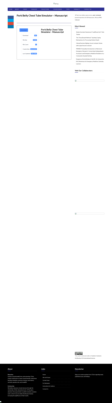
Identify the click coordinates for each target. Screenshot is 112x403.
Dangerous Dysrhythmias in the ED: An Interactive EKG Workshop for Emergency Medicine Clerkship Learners (90, 61)
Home (10, 9)
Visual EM (34, 9)
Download (24, 30)
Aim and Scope (46, 377)
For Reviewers (57, 9)
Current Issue (46, 380)
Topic (68, 9)
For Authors (45, 9)
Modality (77, 9)
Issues (25, 9)
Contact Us (87, 9)
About (17, 9)
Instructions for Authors (49, 386)
